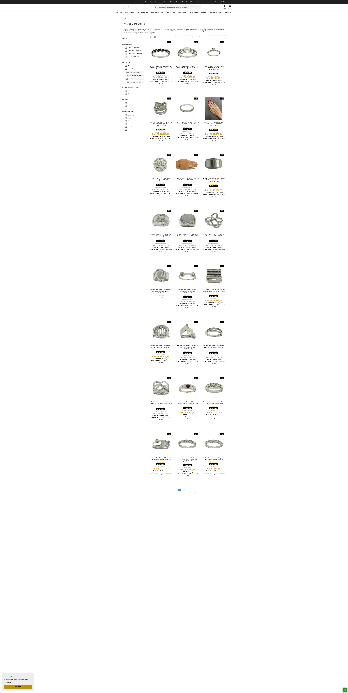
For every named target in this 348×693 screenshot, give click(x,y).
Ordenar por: (202, 37)
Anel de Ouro (129, 13)
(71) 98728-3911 (221, 2)
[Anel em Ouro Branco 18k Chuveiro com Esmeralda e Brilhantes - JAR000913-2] (187, 444)
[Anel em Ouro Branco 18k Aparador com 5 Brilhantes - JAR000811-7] (213, 444)
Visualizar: (178, 37)
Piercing (203, 13)
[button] (134, 62)
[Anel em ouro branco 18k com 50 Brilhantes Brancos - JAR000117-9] (187, 220)
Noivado (130, 130)
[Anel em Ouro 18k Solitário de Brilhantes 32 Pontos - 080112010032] (213, 52)
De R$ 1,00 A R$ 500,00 (133, 48)
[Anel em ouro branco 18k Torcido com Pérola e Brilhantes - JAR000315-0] (187, 331)
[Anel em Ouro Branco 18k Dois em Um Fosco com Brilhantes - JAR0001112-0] (213, 164)
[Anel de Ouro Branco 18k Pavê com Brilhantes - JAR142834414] (187, 164)
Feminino (130, 103)
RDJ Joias (125, 18)
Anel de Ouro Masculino (134, 82)
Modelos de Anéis (128, 111)
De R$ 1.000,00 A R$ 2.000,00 (135, 54)
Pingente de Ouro (215, 13)
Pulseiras (228, 13)
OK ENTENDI (17, 687)
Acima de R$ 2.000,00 (133, 57)
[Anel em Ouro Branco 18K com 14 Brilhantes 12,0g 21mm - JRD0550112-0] (161, 108)
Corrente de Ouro (157, 13)
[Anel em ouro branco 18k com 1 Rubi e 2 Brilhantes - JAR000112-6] (187, 388)
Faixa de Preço (127, 44)
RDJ (128, 94)
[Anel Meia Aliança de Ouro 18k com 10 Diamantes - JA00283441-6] (187, 108)
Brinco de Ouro (142, 13)
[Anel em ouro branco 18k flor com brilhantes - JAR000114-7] (213, 220)
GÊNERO (125, 99)
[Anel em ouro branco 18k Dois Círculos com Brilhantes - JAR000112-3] (187, 275)
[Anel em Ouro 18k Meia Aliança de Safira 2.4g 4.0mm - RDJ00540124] (161, 52)
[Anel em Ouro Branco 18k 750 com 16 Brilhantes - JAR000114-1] (213, 388)
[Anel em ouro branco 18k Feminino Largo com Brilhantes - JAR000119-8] (161, 331)
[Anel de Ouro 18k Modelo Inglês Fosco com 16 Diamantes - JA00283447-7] (213, 108)
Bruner (129, 91)
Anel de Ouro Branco (134, 72)
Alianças (119, 13)
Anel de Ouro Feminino (134, 79)
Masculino (130, 106)
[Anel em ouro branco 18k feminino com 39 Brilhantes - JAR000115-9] (161, 220)
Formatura (130, 124)
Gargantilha (181, 13)
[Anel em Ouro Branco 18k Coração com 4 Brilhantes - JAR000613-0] (161, 444)
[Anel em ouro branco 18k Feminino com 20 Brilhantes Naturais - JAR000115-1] (161, 275)
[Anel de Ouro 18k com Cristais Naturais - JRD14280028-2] (161, 164)
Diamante (130, 121)
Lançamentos (193, 13)
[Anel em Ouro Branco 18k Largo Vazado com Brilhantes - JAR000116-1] (161, 388)
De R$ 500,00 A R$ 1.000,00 (135, 51)
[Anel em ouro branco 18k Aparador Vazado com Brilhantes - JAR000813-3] (213, 331)
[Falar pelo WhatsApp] (345, 690)
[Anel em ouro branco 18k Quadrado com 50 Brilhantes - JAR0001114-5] (213, 275)
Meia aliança (131, 127)
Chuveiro (130, 118)
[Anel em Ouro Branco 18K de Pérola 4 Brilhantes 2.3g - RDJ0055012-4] (187, 52)
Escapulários (171, 13)
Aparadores (131, 115)
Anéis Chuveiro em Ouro (135, 75)
